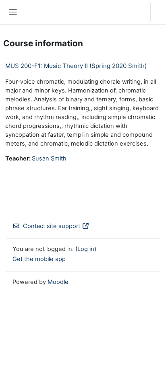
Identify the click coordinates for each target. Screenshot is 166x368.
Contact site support (51, 226)
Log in (160, 12)
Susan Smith (49, 158)
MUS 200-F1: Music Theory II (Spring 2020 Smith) (76, 66)
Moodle (58, 282)
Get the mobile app (39, 259)
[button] (136, 12)
